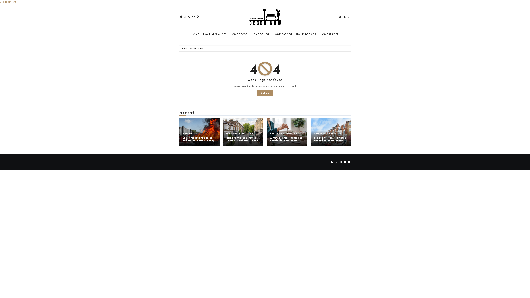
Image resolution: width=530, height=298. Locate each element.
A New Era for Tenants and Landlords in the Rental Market (286, 141)
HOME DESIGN (260, 34)
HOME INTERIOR (306, 34)
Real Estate (247, 134)
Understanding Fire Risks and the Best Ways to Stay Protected (198, 141)
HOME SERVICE (329, 34)
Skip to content (8, 2)
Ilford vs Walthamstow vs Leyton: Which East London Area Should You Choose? (242, 141)
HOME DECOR (238, 34)
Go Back (265, 93)
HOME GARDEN (282, 34)
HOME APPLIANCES (214, 34)
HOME (195, 34)
